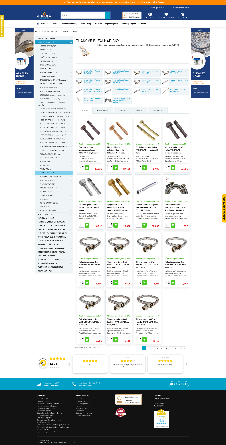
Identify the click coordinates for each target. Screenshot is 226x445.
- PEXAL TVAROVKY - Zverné (48, 158)
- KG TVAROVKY (44, 165)
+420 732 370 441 (85, 385)
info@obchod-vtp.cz (181, 8)
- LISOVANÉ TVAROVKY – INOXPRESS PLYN (53, 116)
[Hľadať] (107, 15)
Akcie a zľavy (86, 23)
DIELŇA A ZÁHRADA (45, 271)
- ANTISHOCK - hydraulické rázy (49, 177)
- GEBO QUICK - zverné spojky (49, 99)
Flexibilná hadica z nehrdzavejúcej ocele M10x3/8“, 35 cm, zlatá (116, 150)
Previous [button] (69, 364)
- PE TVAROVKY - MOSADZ (48, 72)
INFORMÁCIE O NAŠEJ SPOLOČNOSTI (50, 403)
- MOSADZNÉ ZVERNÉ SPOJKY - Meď (51, 143)
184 (54, 367)
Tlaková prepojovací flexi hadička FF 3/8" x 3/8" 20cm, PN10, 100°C (90, 322)
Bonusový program (129, 23)
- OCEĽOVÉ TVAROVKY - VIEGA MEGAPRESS (54, 146)
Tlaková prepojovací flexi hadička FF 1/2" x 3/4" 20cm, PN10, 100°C (118, 265)
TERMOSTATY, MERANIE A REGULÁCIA (51, 222)
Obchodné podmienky (69, 23)
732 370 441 (155, 8)
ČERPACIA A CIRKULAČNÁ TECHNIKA (51, 226)
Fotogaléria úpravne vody (46, 408)
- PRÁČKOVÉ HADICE (46, 207)
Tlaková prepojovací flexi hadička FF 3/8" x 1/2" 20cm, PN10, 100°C (176, 265)
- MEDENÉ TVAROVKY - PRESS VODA (51, 128)
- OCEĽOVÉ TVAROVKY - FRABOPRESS (52, 131)
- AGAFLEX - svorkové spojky (49, 91)
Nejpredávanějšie (103, 110)
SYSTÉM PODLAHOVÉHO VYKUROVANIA (52, 237)
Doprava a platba (111, 23)
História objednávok (83, 401)
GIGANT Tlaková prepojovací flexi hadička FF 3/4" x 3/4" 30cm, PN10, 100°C (147, 207)
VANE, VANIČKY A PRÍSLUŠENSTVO (50, 267)
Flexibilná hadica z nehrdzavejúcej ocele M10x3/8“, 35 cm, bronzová (89, 150)
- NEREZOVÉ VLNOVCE (46, 180)
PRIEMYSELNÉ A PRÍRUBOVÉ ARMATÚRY (52, 233)
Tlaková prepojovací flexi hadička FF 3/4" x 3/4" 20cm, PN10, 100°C (147, 265)
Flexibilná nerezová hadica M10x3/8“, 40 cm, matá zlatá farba (147, 150)
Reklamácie (80, 411)
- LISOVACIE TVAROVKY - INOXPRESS (52, 109)
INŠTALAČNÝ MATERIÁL (50, 32)
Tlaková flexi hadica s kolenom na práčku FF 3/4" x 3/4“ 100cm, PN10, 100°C (176, 207)
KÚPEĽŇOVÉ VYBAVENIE (47, 256)
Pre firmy (98, 23)
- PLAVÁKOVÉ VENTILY (46, 184)
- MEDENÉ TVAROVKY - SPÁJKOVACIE (52, 135)
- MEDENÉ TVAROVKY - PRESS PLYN (51, 120)
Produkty (43, 23)
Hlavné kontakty (42, 399)
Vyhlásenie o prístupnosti (46, 432)
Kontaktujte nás (81, 408)
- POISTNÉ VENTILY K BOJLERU (50, 188)
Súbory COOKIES (43, 429)
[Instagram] (179, 384)
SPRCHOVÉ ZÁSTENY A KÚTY (48, 263)
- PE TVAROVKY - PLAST (47, 76)
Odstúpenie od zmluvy (84, 413)
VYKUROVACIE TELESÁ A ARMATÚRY (51, 260)
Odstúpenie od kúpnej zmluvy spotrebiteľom (53, 425)
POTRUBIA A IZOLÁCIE (46, 218)
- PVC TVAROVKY (44, 169)
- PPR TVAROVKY (44, 69)
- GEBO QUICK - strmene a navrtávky (51, 95)
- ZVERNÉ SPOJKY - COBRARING (50, 84)
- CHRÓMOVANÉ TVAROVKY (48, 57)
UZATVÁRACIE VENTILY (46, 214)
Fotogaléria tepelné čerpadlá (47, 406)
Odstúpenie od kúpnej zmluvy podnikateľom (53, 427)
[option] (90, 364)
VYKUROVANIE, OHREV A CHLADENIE (51, 248)
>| (184, 348)
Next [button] (186, 364)
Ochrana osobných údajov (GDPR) (49, 420)
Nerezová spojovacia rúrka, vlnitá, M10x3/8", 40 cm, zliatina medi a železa (175, 150)
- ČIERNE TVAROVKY (46, 50)
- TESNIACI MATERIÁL (46, 195)
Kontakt (143, 23)
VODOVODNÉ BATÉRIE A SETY (48, 38)
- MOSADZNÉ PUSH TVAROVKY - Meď (51, 139)
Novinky (79, 406)
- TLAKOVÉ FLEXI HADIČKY (48, 173)
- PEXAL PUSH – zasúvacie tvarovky (51, 150)
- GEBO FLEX (43, 199)
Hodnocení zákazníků (83, 415)
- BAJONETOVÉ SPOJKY (47, 65)
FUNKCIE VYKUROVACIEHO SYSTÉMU (51, 229)
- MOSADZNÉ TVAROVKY (47, 46)
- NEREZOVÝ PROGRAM (47, 54)
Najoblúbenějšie (157, 110)
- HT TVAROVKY (44, 161)
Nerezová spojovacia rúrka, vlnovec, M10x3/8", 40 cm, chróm (89, 207)
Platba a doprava (43, 401)
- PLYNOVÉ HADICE (45, 192)
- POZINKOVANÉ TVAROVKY (48, 61)
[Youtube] (172, 384)
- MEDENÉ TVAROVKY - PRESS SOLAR (52, 124)
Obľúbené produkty (83, 403)
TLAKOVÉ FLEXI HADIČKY (70, 32)
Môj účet (79, 399)
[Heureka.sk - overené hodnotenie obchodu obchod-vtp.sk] (161, 419)
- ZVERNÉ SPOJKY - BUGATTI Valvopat (52, 80)
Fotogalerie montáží (44, 411)
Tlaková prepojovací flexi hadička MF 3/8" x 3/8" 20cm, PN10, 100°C (147, 322)
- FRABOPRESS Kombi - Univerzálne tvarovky (51, 104)
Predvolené (84, 110)
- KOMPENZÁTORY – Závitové (48, 203)
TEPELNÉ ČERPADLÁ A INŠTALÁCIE (50, 241)
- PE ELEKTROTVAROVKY (47, 87)
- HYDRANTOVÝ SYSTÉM (47, 210)
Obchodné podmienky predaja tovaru (50, 413)
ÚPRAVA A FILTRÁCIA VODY (48, 244)
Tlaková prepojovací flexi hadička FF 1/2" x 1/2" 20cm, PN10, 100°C (89, 265)
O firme (54, 23)
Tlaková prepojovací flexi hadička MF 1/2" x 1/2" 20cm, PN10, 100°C (118, 322)
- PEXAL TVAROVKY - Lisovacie (49, 154)
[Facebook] (186, 384)
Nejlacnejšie (122, 110)
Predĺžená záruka (43, 422)
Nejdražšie (139, 110)
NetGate (46, 440)
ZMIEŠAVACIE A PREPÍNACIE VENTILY (51, 252)
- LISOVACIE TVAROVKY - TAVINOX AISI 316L (54, 112)
